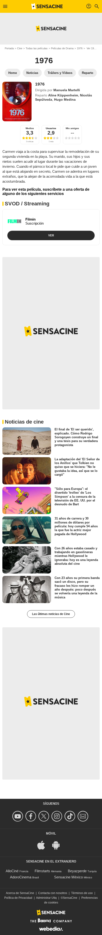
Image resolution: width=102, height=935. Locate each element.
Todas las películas (37, 48)
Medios (30, 128)
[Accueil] (47, 6)
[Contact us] (84, 816)
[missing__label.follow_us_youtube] (18, 816)
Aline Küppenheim (63, 95)
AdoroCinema (20, 877)
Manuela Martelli (66, 90)
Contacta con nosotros (52, 893)
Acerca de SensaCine (20, 893)
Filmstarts (42, 871)
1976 (80, 48)
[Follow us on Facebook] (31, 816)
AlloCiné (12, 871)
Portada (9, 48)
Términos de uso (82, 893)
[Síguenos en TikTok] (71, 816)
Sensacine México (68, 877)
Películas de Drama (62, 48)
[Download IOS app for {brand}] (44, 845)
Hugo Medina (65, 99)
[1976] (17, 101)
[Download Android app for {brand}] (58, 845)
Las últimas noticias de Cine (51, 614)
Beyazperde (77, 871)
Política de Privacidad (18, 897)
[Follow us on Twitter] (44, 816)
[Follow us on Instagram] (57, 816)
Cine (19, 48)
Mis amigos (72, 128)
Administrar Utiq (46, 897)
